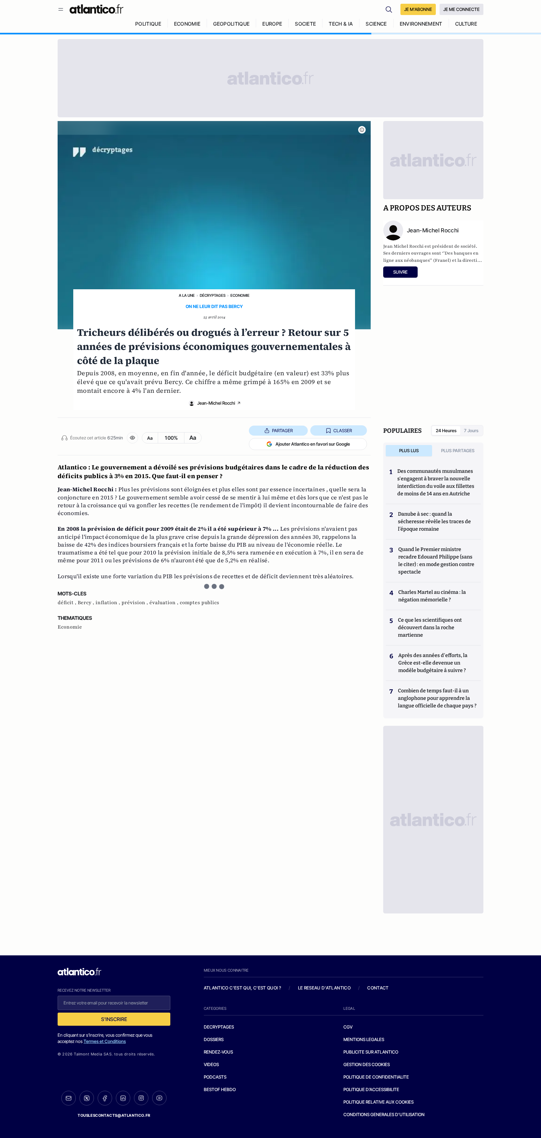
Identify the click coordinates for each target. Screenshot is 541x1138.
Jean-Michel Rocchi (216, 403)
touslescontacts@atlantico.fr (114, 1115)
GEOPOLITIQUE (231, 24)
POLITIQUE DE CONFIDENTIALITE (376, 1077)
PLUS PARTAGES (458, 450)
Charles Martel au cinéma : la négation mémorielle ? (432, 596)
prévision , (135, 602)
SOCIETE (305, 24)
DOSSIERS (214, 1039)
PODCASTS (215, 1077)
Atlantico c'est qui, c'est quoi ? (242, 987)
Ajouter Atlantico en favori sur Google (313, 444)
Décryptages (212, 295)
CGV (348, 1026)
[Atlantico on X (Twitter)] (87, 1098)
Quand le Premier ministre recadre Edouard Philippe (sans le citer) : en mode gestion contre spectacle (436, 560)
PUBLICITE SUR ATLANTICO (370, 1052)
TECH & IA (341, 24)
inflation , (108, 602)
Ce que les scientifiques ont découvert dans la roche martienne (430, 627)
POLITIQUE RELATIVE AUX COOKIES (378, 1102)
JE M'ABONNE (418, 9)
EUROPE (272, 24)
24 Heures (446, 430)
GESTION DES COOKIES (366, 1064)
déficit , (68, 602)
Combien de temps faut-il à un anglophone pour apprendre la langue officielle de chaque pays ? (437, 698)
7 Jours (471, 430)
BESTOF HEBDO (220, 1089)
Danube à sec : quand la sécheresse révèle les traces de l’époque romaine (434, 521)
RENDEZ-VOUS (218, 1052)
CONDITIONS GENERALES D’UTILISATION (384, 1114)
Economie (240, 295)
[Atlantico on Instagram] (141, 1098)
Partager (282, 430)
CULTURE (466, 24)
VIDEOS (211, 1064)
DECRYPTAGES (219, 1026)
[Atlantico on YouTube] (159, 1098)
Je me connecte (461, 9)
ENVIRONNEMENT (421, 24)
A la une (187, 295)
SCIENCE (376, 24)
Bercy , (86, 602)
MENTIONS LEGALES (363, 1039)
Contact (378, 987)
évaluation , (164, 602)
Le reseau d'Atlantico (324, 987)
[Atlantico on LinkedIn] (123, 1098)
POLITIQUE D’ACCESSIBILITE (371, 1089)
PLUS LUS (409, 450)
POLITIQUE (148, 24)
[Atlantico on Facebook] (105, 1098)
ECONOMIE (187, 24)
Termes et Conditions (105, 1041)
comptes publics (199, 602)
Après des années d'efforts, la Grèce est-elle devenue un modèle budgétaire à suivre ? (432, 662)
